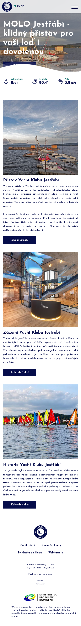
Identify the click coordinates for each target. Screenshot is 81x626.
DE (22, 6)
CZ (15, 6)
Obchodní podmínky (36, 565)
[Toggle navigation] (74, 7)
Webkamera (55, 553)
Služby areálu (19, 240)
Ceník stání (27, 545)
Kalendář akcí (20, 372)
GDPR (51, 565)
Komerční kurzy (51, 545)
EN (18, 6)
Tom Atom (40, 584)
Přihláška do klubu (30, 553)
